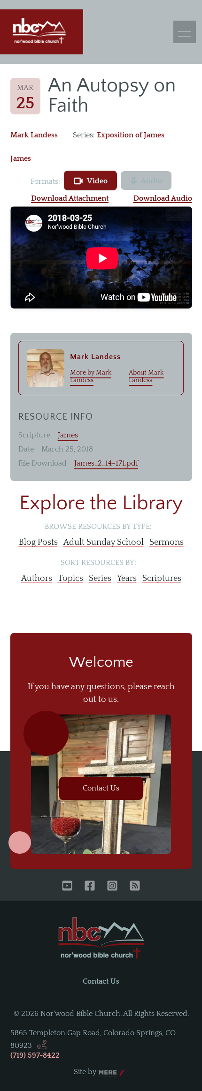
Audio (151, 181)
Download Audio (162, 198)
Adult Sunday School (103, 542)
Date (26, 449)
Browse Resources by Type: (98, 526)
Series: (84, 135)
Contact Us (101, 788)
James (20, 158)
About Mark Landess (146, 376)
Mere (108, 1072)
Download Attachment (70, 198)
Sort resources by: (98, 562)
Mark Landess (34, 135)
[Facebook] (89, 886)
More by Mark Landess (90, 376)
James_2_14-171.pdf (106, 463)
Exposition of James (130, 135)
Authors (36, 578)
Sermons (166, 542)
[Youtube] (67, 886)
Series (100, 578)
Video (97, 181)
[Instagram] (112, 886)
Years (127, 578)
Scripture (34, 435)
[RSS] (134, 886)
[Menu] (184, 32)
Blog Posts (38, 542)
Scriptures (161, 578)
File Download (42, 463)
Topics (70, 578)
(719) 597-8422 (35, 1055)
